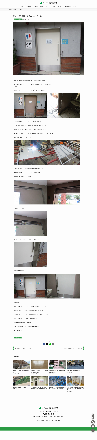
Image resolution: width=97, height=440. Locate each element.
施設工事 (19, 19)
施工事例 (15, 19)
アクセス (52, 420)
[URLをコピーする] (53, 344)
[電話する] (93, 422)
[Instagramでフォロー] (93, 430)
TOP (39, 419)
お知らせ (38, 420)
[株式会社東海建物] (48, 3)
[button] (44, 344)
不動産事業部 (48, 420)
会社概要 (42, 419)
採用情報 (42, 420)
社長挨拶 (52, 419)
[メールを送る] (93, 426)
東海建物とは (48, 419)
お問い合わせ (57, 420)
